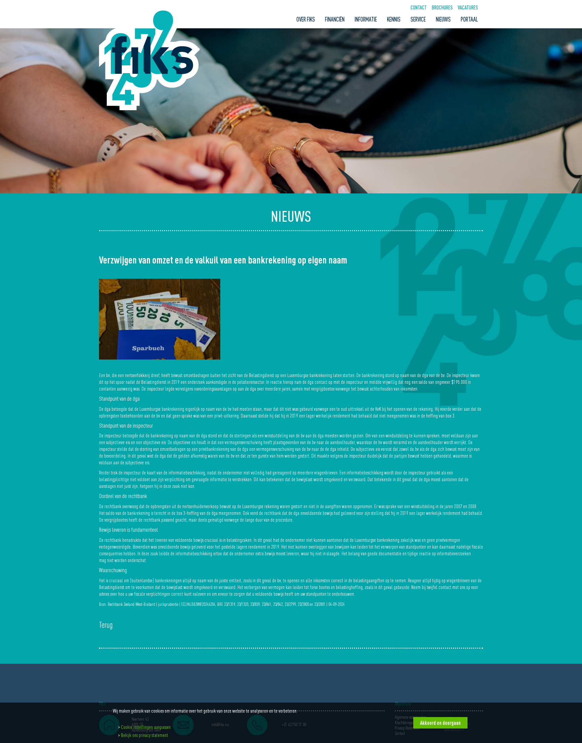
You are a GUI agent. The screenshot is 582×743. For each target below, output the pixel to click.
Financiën (335, 19)
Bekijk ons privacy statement (144, 735)
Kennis (393, 19)
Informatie (366, 19)
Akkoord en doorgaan (440, 723)
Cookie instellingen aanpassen (146, 727)
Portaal (469, 19)
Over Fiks (305, 19)
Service (418, 19)
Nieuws (443, 19)
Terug (106, 625)
